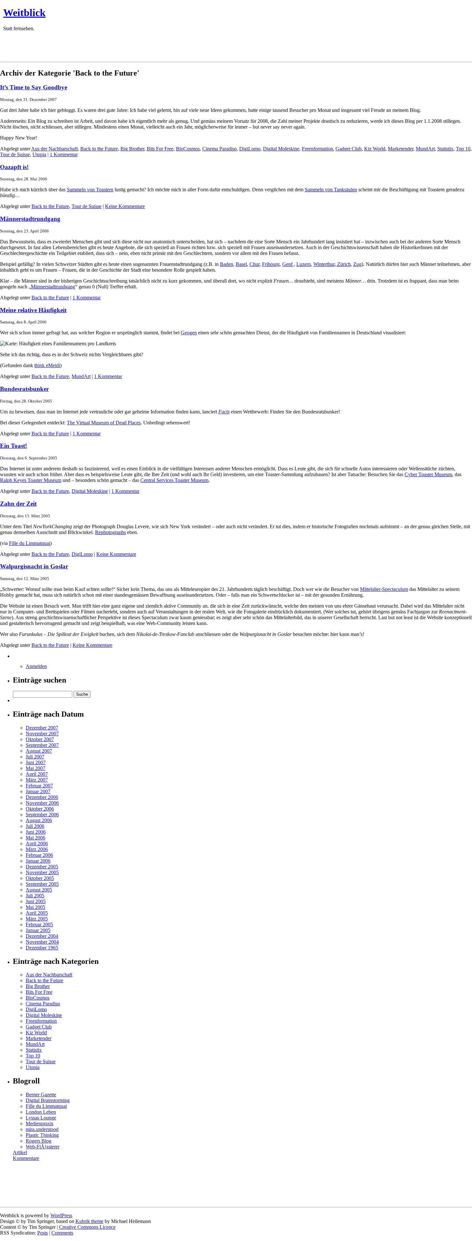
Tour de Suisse (15, 154)
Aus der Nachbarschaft (54, 148)
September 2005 (42, 884)
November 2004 (42, 942)
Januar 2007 (38, 791)
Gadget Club (349, 148)
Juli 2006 (35, 826)
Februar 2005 (39, 924)
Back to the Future (99, 148)
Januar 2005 (38, 930)
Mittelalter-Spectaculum (384, 589)
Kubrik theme (89, 1221)
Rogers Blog (38, 1141)
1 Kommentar (64, 154)
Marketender (400, 148)
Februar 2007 (39, 785)
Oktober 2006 (40, 808)
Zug (357, 264)
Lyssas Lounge (41, 1117)
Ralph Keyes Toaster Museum (30, 480)
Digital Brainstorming (48, 1100)
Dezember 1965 (42, 947)
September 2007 (42, 745)
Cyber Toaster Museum (428, 474)
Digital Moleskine (281, 148)
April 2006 (37, 843)
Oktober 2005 (40, 878)
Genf (288, 264)
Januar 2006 (38, 861)
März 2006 (37, 849)
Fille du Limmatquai (29, 543)
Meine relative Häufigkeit (33, 310)
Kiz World (374, 148)
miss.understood (42, 1129)
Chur (254, 264)
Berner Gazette (41, 1094)
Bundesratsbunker (24, 388)
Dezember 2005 (42, 866)
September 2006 (42, 814)
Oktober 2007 (40, 739)
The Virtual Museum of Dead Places (104, 422)
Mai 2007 (35, 768)
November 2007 (42, 733)
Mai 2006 (35, 837)
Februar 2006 (39, 855)
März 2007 (37, 780)
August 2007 (39, 751)
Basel (241, 264)
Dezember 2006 (42, 797)
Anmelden (36, 666)
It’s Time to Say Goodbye (33, 87)
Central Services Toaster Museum (174, 480)
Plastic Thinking (42, 1135)
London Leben (41, 1112)
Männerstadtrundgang (30, 218)
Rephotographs (110, 532)
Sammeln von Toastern (90, 189)
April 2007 (37, 774)
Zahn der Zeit (18, 503)
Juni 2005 (36, 901)
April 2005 (37, 913)
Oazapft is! (14, 167)
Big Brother (132, 148)
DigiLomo (249, 148)
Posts (42, 1233)
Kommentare (26, 1158)
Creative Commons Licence (87, 1227)
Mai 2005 (35, 907)
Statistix (445, 148)
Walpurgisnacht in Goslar (34, 566)
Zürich (343, 264)
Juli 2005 (35, 895)
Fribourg (271, 264)
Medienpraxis (39, 1123)
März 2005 (37, 918)
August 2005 (39, 889)
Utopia (39, 154)
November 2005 (42, 872)
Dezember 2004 (42, 936)
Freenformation (317, 148)
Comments (62, 1233)
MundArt (425, 148)
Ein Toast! (13, 445)
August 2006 (39, 820)
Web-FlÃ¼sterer (42, 1146)
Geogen (189, 332)
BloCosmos (188, 148)
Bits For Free (160, 148)
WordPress (61, 1215)
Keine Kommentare (125, 206)
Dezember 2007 (42, 727)
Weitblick (24, 12)
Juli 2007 (35, 756)
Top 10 (463, 148)
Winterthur (324, 264)
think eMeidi (47, 365)
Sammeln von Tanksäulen (331, 189)
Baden (226, 264)
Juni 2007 (36, 762)
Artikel (20, 1152)
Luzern (303, 264)
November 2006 (42, 803)
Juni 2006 (36, 832)
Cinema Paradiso (219, 148)
